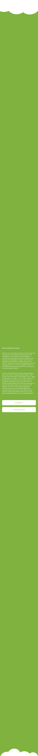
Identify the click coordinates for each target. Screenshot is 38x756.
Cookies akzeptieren (19, 409)
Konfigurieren (19, 402)
